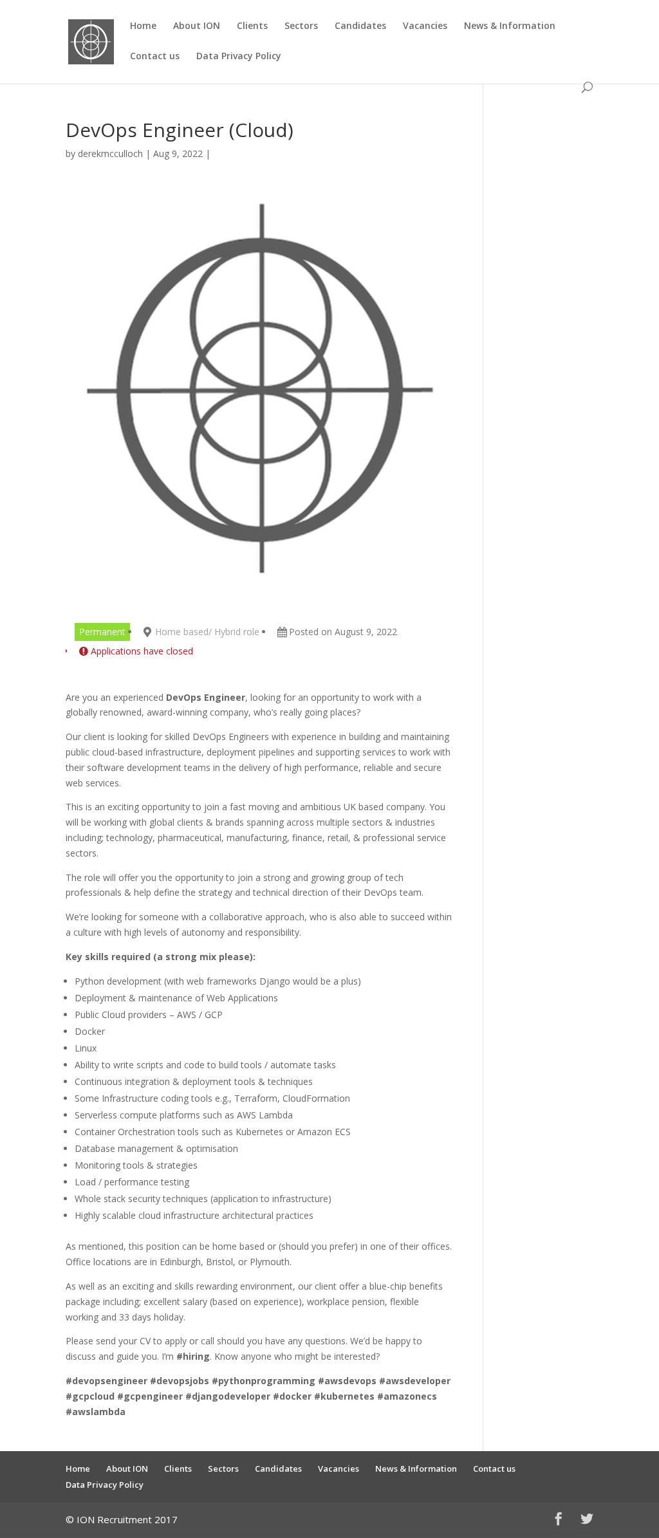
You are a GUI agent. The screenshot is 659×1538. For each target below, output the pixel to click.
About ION (196, 26)
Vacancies (425, 26)
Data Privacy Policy (238, 56)
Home (143, 26)
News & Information (509, 26)
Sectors (301, 26)
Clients (252, 26)
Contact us (155, 56)
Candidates (360, 26)
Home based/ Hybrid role (207, 631)
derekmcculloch (110, 153)
